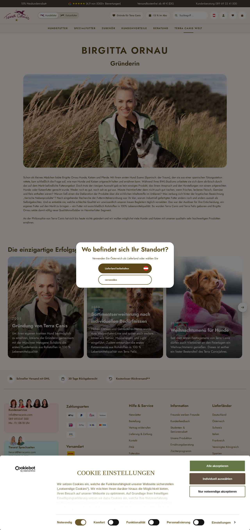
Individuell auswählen (217, 478)
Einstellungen (221, 522)
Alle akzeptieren (217, 466)
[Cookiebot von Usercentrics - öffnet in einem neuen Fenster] (25, 469)
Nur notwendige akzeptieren (217, 491)
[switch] (113, 522)
